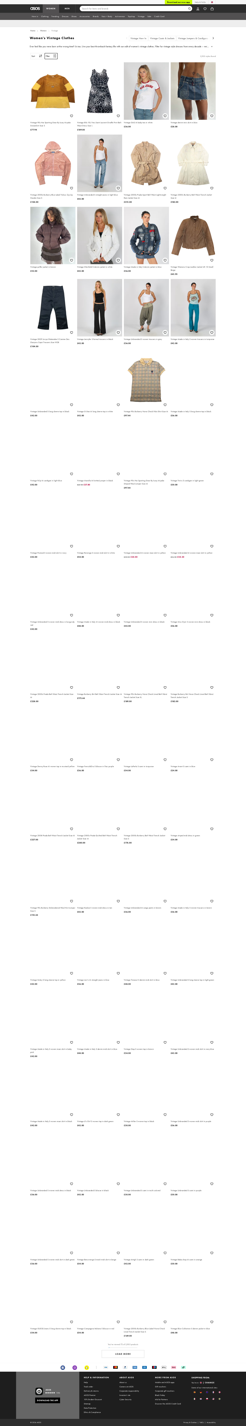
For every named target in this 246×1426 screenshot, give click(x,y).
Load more (123, 1353)
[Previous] (127, 38)
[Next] (213, 38)
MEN (67, 8)
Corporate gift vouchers (164, 1391)
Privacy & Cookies (190, 1422)
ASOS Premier (90, 1395)
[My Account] (197, 8)
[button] (194, 1392)
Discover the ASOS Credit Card (168, 1403)
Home (32, 30)
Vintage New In (138, 38)
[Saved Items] (205, 8)
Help (86, 1382)
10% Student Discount (93, 1399)
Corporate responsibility (129, 1391)
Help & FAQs (200, 2)
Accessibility (211, 1422)
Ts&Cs (202, 1422)
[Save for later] (71, 116)
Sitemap (87, 1403)
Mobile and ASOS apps (165, 1382)
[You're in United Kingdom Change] (212, 2)
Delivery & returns (91, 1391)
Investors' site (124, 1395)
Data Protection (90, 1408)
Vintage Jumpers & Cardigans (193, 38)
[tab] (35, 16)
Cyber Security (125, 1399)
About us (123, 1382)
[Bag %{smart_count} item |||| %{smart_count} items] (212, 8)
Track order (88, 1386)
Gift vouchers (160, 1386)
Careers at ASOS (126, 1386)
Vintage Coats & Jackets (162, 38)
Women (43, 30)
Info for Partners (161, 1399)
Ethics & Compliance (92, 1412)
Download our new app (178, 2)
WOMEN (51, 8)
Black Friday (160, 1395)
